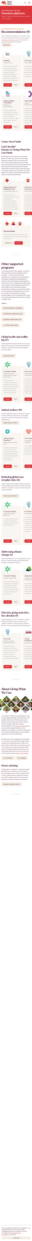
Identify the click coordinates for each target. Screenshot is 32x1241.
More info (6, 45)
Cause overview (8, 355)
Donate (8, 84)
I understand (16, 1238)
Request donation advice (11, 784)
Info (16, 84)
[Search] (25, 3)
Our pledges (22, 758)
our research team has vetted (10, 40)
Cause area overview (10, 422)
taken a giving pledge (22, 753)
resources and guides (22, 726)
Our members (7, 758)
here (26, 745)
